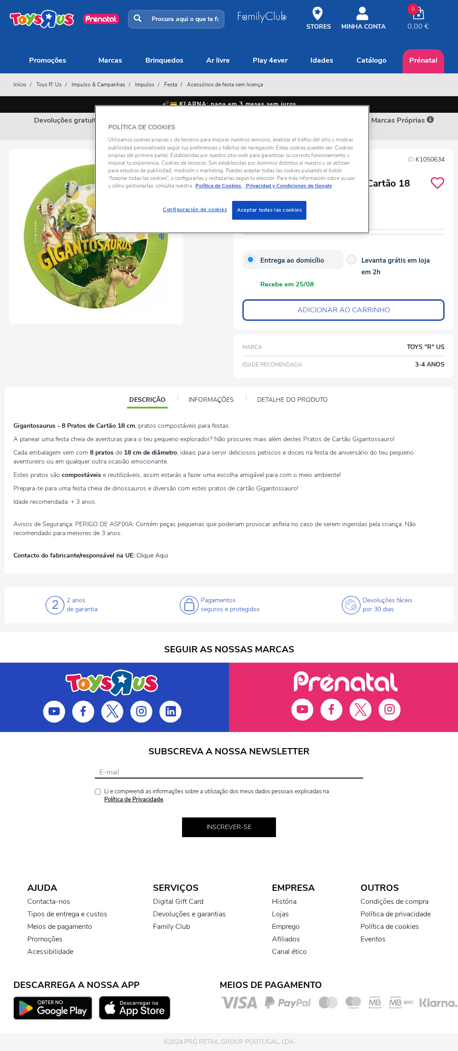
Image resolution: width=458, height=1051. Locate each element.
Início (19, 84)
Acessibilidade (50, 952)
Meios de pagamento (59, 927)
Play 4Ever (270, 60)
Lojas (280, 914)
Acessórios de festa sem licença (225, 84)
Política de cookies (389, 927)
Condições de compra (394, 901)
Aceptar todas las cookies (269, 209)
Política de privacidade (395, 914)
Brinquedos (164, 60)
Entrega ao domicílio (292, 260)
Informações (211, 400)
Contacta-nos (48, 901)
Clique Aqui (152, 555)
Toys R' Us (49, 84)
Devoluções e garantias (189, 914)
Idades (321, 60)
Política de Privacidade (133, 800)
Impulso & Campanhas (98, 84)
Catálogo (371, 60)
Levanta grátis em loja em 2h (395, 266)
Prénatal (423, 60)
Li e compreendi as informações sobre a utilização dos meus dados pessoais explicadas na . (216, 795)
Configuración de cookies (195, 209)
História (284, 901)
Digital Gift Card (178, 901)
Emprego (286, 927)
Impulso (144, 84)
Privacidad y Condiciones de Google (288, 185)
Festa (170, 84)
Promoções (47, 60)
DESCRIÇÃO (148, 400)
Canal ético (289, 952)
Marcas (110, 60)
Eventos (373, 939)
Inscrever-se (229, 827)
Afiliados (286, 939)
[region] (232, 169)
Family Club (171, 927)
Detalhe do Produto (292, 400)
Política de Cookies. (218, 185)
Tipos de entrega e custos (67, 914)
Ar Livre (218, 60)
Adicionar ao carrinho (343, 310)
